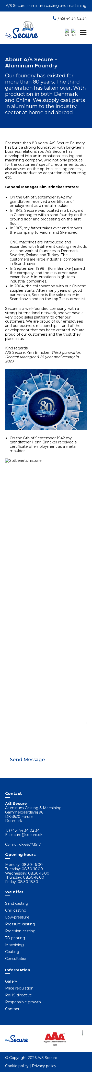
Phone (11, 693)
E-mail (11, 678)
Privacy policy (44, 1066)
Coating (12, 951)
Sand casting (16, 903)
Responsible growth (23, 1002)
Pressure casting (20, 924)
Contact (12, 1009)
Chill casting (15, 910)
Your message (18, 708)
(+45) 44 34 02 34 (71, 18)
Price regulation (19, 988)
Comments (15, 727)
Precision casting (20, 931)
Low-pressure (17, 917)
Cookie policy (17, 1066)
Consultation (16, 958)
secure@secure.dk (25, 834)
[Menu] (83, 32)
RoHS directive (18, 995)
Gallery (11, 981)
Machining (14, 945)
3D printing (15, 938)
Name (11, 663)
